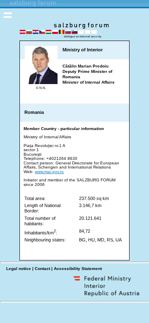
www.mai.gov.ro (49, 171)
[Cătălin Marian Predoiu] (41, 82)
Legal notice (18, 268)
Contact (42, 268)
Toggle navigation (8, 15)
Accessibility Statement (78, 268)
